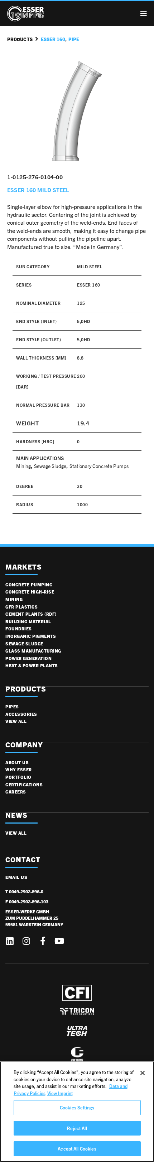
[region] (77, 1111)
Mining (23, 466)
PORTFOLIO (18, 777)
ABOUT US (17, 762)
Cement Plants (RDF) (31, 613)
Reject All (77, 1128)
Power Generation (28, 658)
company (24, 745)
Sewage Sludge (50, 466)
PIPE (73, 39)
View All (16, 721)
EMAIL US (16, 877)
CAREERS (15, 791)
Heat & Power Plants (31, 665)
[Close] (142, 1073)
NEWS (16, 815)
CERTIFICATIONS (24, 784)
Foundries (18, 628)
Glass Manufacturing (33, 650)
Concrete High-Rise (29, 591)
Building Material (28, 621)
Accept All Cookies (77, 1149)
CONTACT (22, 859)
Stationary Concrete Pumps (99, 466)
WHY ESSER (18, 769)
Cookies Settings (77, 1107)
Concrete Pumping (28, 584)
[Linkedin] (9, 941)
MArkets (23, 567)
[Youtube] (59, 941)
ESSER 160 (53, 39)
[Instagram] (26, 941)
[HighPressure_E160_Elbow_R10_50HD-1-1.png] (77, 114)
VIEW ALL (16, 832)
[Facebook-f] (42, 941)
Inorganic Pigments (30, 636)
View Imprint (60, 1093)
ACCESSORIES (21, 714)
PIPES (12, 706)
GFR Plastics (21, 606)
